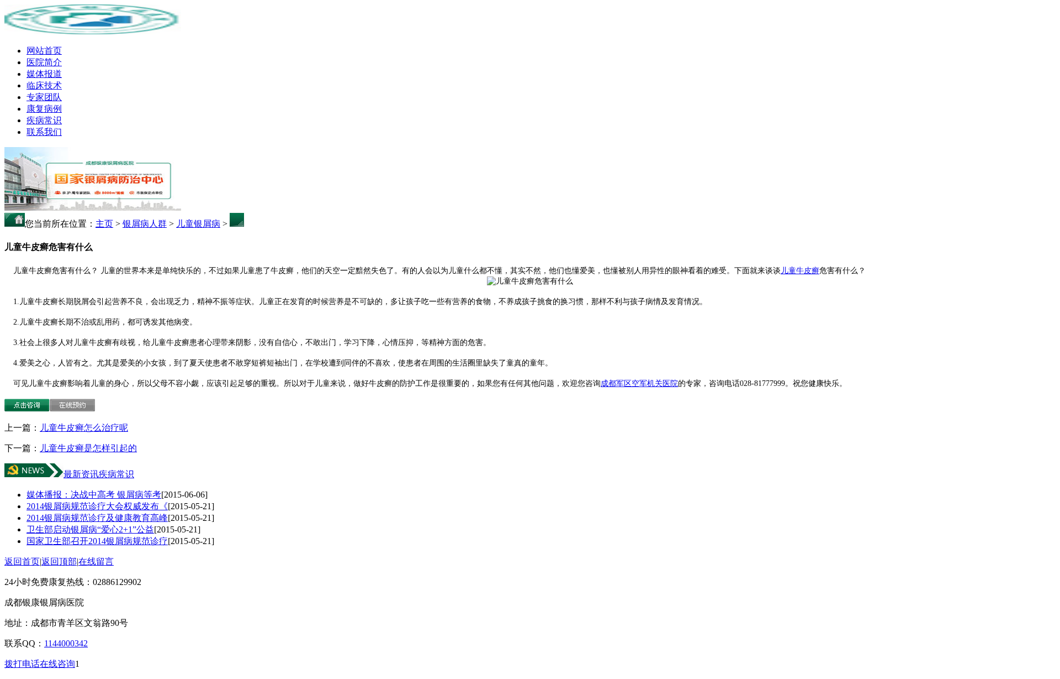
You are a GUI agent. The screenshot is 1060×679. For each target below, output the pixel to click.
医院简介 (44, 62)
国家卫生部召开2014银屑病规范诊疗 (97, 541)
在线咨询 (57, 663)
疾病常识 (44, 120)
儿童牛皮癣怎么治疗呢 (84, 427)
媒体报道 (44, 74)
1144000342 (66, 643)
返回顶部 (59, 561)
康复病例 (44, 108)
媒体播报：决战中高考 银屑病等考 (93, 494)
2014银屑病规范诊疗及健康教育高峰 (97, 518)
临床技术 (44, 85)
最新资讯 (81, 474)
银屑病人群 (145, 223)
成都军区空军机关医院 (639, 383)
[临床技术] (92, 207)
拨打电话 (22, 663)
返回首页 (22, 561)
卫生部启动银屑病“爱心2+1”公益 (90, 529)
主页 (104, 223)
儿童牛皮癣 (800, 271)
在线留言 (96, 561)
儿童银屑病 (198, 223)
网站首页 (44, 50)
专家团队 (44, 97)
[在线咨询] (27, 408)
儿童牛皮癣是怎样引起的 (88, 448)
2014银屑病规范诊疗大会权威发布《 (97, 506)
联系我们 (44, 132)
